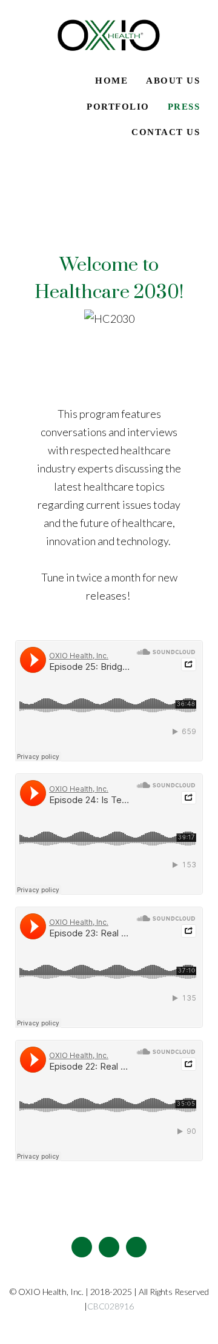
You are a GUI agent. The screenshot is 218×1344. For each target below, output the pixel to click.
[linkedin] (136, 1247)
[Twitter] (109, 1247)
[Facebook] (81, 1247)
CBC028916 (110, 1306)
